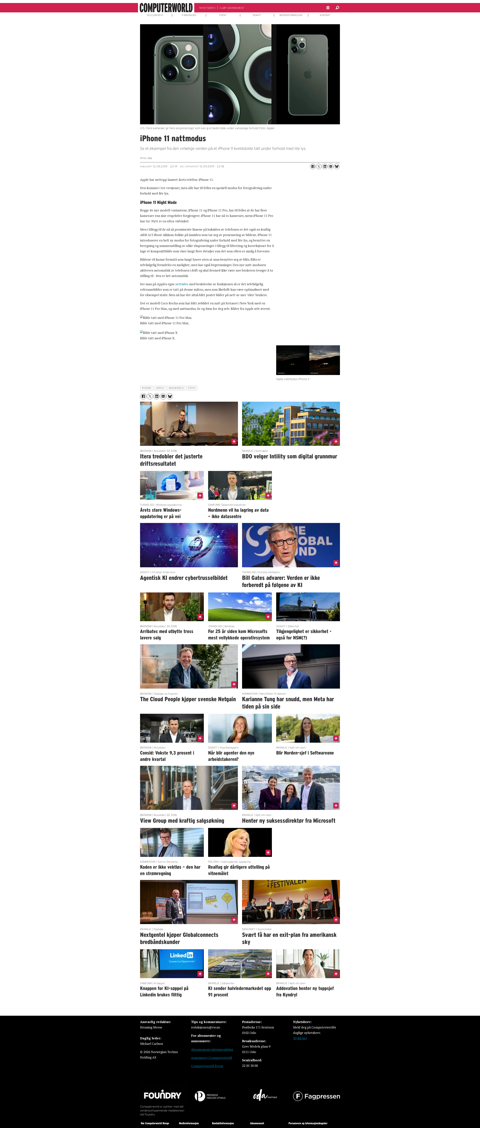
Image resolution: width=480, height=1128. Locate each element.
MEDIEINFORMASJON (291, 15)
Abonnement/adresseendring (212, 1049)
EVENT (222, 15)
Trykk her (300, 1038)
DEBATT (257, 15)
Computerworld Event (207, 1066)
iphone (147, 388)
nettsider (181, 284)
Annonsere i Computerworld (211, 1058)
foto (191, 388)
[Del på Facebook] (313, 166)
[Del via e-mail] (331, 166)
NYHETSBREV (207, 7)
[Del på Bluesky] (337, 166)
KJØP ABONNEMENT (232, 7)
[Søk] (337, 7)
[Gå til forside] (166, 7)
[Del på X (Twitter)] (319, 166)
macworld (176, 388)
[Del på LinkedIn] (325, 166)
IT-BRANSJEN (189, 15)
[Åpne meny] (328, 8)
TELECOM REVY (155, 15)
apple (160, 388)
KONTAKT (325, 15)
